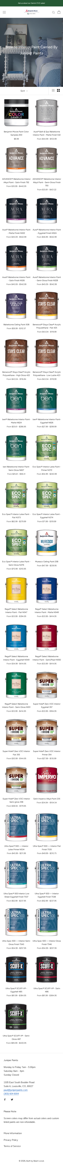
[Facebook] (5, 1099)
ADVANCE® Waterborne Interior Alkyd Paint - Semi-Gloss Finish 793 (47, 182)
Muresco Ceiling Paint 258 (46, 561)
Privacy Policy (11, 1140)
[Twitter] (12, 1099)
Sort (23, 90)
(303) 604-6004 (11, 1093)
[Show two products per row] (58, 90)
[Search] (53, 12)
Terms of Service (12, 1146)
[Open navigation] (4, 12)
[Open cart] (59, 12)
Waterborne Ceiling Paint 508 (16, 324)
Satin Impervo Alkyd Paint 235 (46, 799)
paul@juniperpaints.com (16, 1090)
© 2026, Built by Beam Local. (31, 1161)
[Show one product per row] (53, 90)
